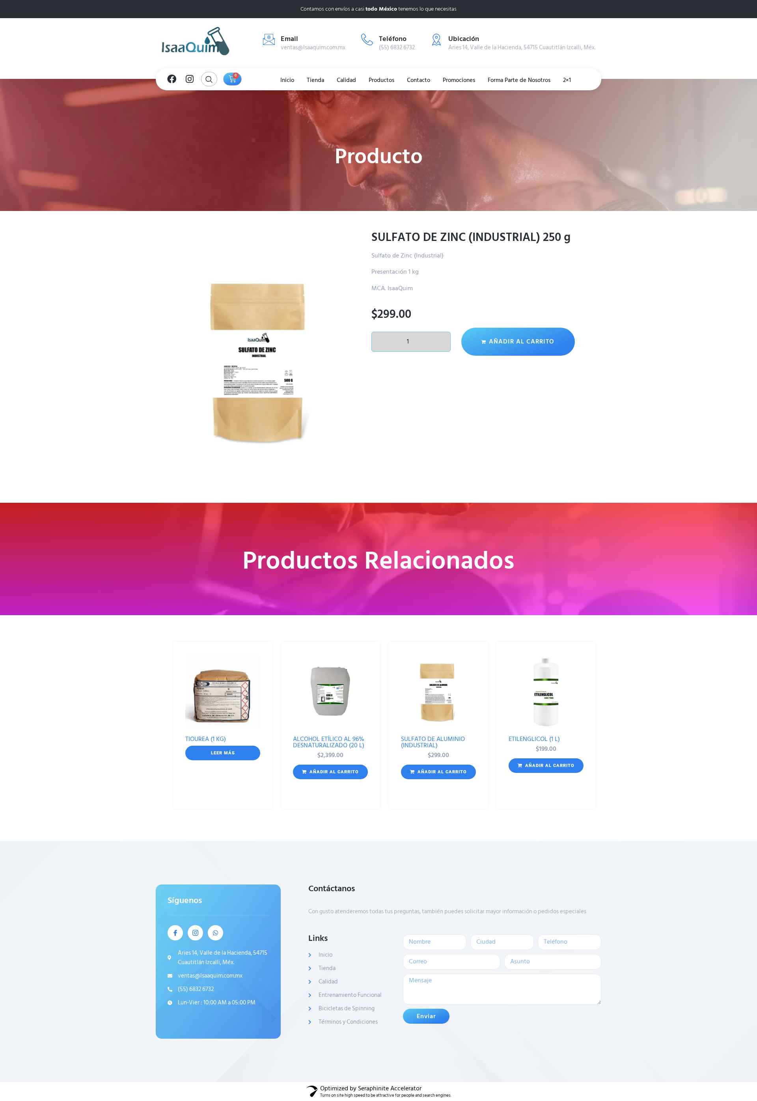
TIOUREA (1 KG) (205, 739)
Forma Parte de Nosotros (519, 80)
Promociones (459, 80)
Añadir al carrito (521, 341)
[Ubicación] (436, 39)
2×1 (567, 80)
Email (289, 39)
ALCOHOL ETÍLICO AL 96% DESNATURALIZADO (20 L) (328, 742)
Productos (381, 80)
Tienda (315, 80)
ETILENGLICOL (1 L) (534, 739)
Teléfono (392, 39)
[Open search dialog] (209, 79)
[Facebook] (171, 79)
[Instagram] (190, 79)
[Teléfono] (367, 39)
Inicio (287, 80)
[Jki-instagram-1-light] (195, 933)
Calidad (346, 80)
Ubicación (463, 39)
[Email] (269, 39)
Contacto (418, 80)
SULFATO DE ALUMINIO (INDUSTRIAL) (433, 742)
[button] (330, 772)
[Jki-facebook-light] (175, 933)
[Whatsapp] (215, 933)
